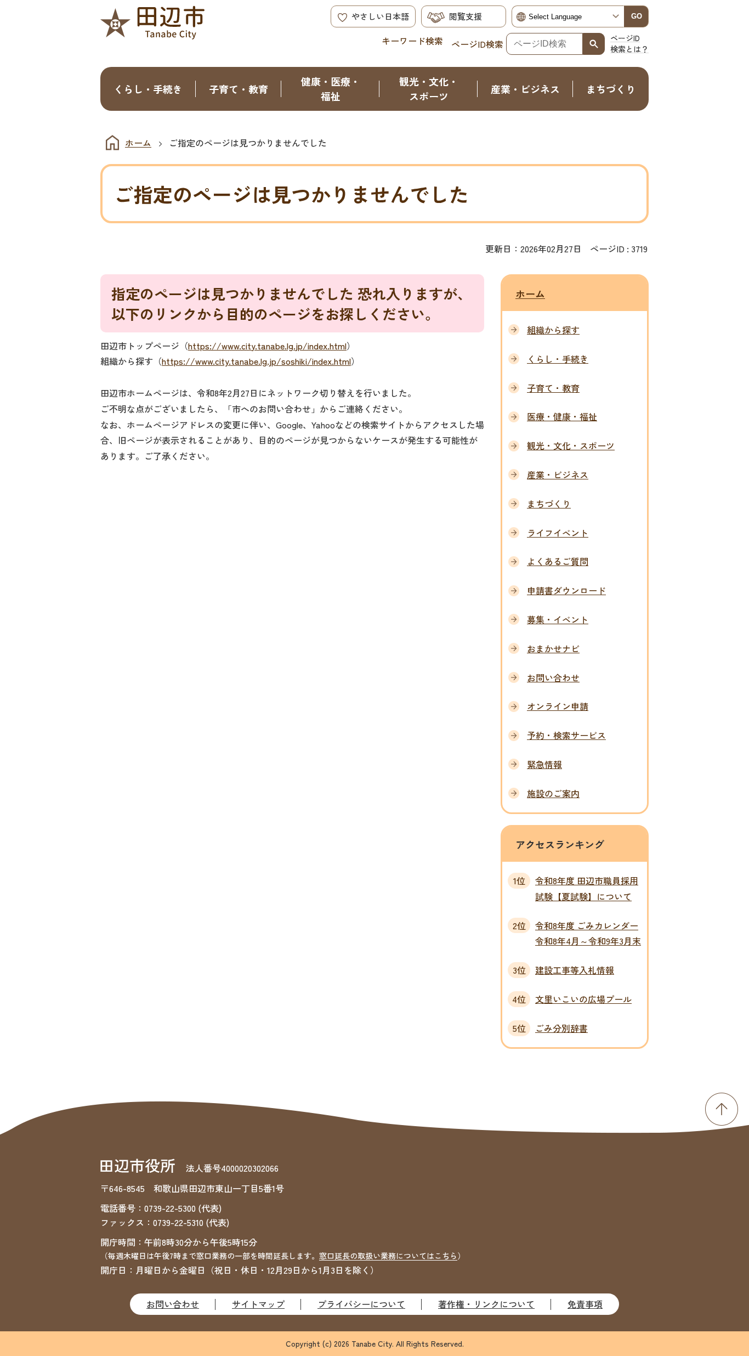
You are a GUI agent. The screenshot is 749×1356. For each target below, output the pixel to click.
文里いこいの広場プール (583, 998)
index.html (327, 345)
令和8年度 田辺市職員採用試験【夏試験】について (586, 888)
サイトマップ (258, 1303)
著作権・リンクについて (486, 1303)
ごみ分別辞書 (561, 1028)
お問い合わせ (172, 1303)
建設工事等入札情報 (574, 969)
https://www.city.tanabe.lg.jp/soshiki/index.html (256, 361)
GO (636, 16)
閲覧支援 (465, 16)
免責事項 (585, 1303)
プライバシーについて (361, 1303)
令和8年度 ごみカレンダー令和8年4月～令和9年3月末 (588, 933)
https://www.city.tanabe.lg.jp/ (248, 345)
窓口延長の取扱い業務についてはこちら (388, 1255)
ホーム (138, 142)
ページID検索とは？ (629, 43)
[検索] (594, 44)
